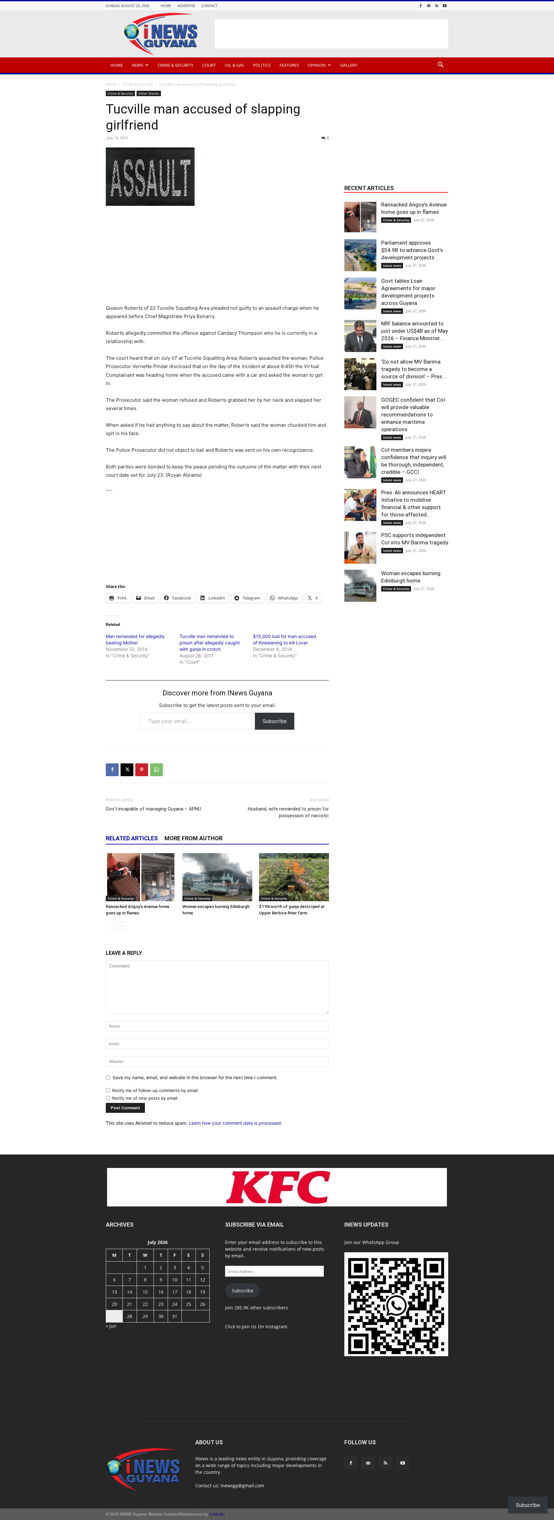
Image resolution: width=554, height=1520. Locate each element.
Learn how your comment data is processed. (235, 1123)
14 (129, 1292)
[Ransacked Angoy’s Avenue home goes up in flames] (141, 877)
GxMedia (217, 1514)
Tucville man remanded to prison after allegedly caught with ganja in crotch (210, 643)
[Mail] (428, 5)
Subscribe (275, 721)
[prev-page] (110, 926)
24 (174, 1304)
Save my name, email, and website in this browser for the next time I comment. (195, 1077)
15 (145, 1292)
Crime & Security (175, 65)
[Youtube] (444, 5)
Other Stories (148, 93)
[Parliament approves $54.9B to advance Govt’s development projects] (360, 255)
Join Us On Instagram (264, 1326)
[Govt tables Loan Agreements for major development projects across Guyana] (360, 293)
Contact (209, 5)
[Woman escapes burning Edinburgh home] (217, 877)
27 (114, 1316)
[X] (127, 769)
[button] (440, 66)
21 (129, 1304)
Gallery (348, 65)
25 (188, 1304)
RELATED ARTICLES (132, 838)
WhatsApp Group (380, 1242)
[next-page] (120, 926)
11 (188, 1280)
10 (174, 1280)
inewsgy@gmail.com (242, 1485)
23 (161, 1304)
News (137, 65)
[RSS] (436, 5)
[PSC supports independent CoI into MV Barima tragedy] (360, 548)
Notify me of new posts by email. (145, 1098)
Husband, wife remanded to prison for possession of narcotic (288, 812)
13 (114, 1292)
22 (145, 1304)
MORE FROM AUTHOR (193, 838)
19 (202, 1292)
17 (174, 1292)
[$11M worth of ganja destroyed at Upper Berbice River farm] (294, 877)
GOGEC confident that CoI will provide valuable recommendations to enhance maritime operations (413, 414)
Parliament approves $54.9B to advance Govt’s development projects (412, 250)
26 (202, 1304)
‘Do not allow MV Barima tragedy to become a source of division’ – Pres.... (414, 369)
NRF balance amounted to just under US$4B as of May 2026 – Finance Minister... (414, 330)
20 (114, 1304)
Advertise (186, 5)
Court (209, 65)
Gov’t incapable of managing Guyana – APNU (153, 809)
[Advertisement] (331, 34)
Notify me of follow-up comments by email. (155, 1090)
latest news (392, 265)
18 (188, 1292)
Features (289, 65)
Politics (262, 65)
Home (166, 5)
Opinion (317, 65)
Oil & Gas (234, 65)
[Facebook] (420, 5)
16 (161, 1292)
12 (202, 1280)
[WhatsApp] (156, 769)
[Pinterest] (141, 769)
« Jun (111, 1326)
